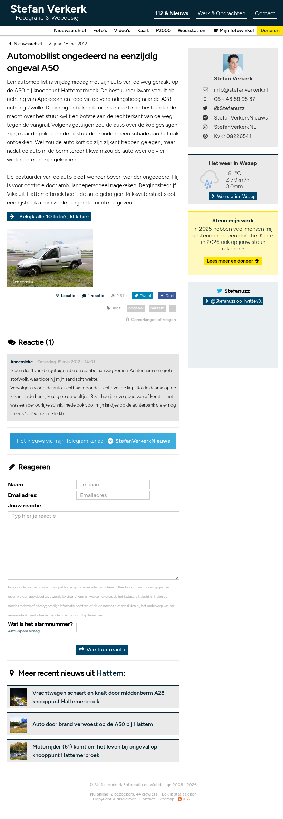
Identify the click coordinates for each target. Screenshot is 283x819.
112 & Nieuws (171, 13)
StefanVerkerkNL (235, 127)
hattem (157, 308)
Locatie (67, 295)
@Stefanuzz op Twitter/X (236, 301)
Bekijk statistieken (179, 794)
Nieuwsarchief (70, 31)
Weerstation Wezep (236, 196)
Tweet (145, 295)
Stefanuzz (237, 290)
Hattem (109, 673)
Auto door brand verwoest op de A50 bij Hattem (92, 724)
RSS (186, 799)
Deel (169, 295)
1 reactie (96, 295)
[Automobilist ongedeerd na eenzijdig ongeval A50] (50, 258)
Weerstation (191, 31)
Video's (122, 31)
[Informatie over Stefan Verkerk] (233, 63)
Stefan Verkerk (48, 11)
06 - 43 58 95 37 (234, 99)
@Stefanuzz (229, 108)
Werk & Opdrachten (221, 13)
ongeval (136, 308)
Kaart (143, 31)
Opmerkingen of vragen (153, 319)
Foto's (100, 31)
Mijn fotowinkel (236, 31)
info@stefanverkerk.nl (241, 89)
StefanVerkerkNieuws (142, 441)
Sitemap (166, 799)
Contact (265, 13)
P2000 (163, 31)
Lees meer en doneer (230, 261)
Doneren (270, 31)
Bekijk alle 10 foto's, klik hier (54, 216)
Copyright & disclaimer (114, 799)
